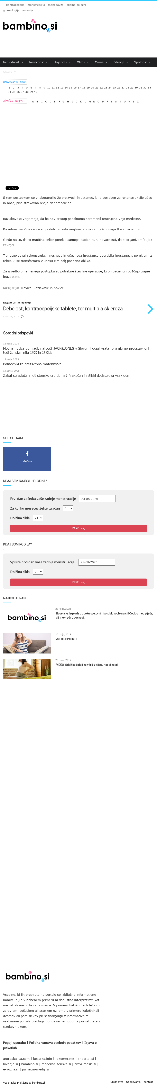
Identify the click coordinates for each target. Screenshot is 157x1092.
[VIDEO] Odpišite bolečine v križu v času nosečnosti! (86, 664)
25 (114, 86)
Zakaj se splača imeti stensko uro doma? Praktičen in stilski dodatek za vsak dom (66, 375)
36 (18, 90)
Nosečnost (37, 62)
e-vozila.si (11, 1069)
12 (57, 86)
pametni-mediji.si (35, 1069)
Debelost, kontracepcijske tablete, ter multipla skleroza (63, 308)
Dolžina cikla (20, 518)
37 (22, 90)
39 (31, 90)
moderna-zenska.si (56, 1064)
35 (13, 90)
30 (136, 86)
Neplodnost (11, 62)
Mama (99, 62)
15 (70, 86)
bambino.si (29, 1064)
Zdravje (119, 62)
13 (62, 86)
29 (131, 86)
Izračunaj (78, 528)
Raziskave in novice (49, 288)
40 (35, 90)
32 (145, 86)
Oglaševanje (133, 1081)
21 (97, 86)
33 (149, 86)
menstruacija (36, 4)
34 (9, 90)
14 (66, 86)
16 (75, 86)
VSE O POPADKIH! (66, 639)
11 (53, 86)
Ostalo (8, 71)
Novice (26, 288)
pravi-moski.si (85, 1064)
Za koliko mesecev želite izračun (35, 508)
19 (88, 86)
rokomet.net (64, 1058)
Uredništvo (116, 1081)
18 (83, 86)
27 (123, 86)
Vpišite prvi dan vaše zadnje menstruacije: (42, 562)
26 (118, 86)
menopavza (56, 4)
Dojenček (61, 62)
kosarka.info (42, 1058)
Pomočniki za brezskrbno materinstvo (32, 364)
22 (101, 86)
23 (105, 86)
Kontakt (148, 1081)
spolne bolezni (76, 4)
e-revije (27, 10)
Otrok (81, 62)
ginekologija (11, 10)
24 (110, 86)
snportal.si (86, 1058)
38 (27, 90)
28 (127, 86)
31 (140, 86)
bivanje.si (10, 1064)
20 (92, 86)
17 (79, 86)
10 (48, 86)
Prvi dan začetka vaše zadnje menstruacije (43, 498)
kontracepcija (15, 4)
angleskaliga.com (16, 1058)
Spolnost (141, 62)
